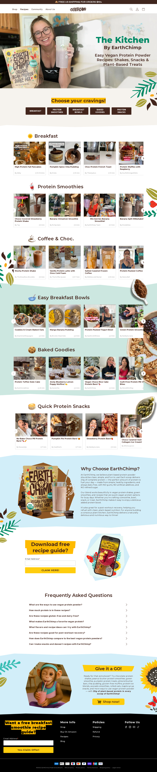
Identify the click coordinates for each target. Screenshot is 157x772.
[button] (131, 9)
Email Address (32, 559)
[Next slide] (143, 158)
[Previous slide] (13, 158)
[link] (30, 158)
